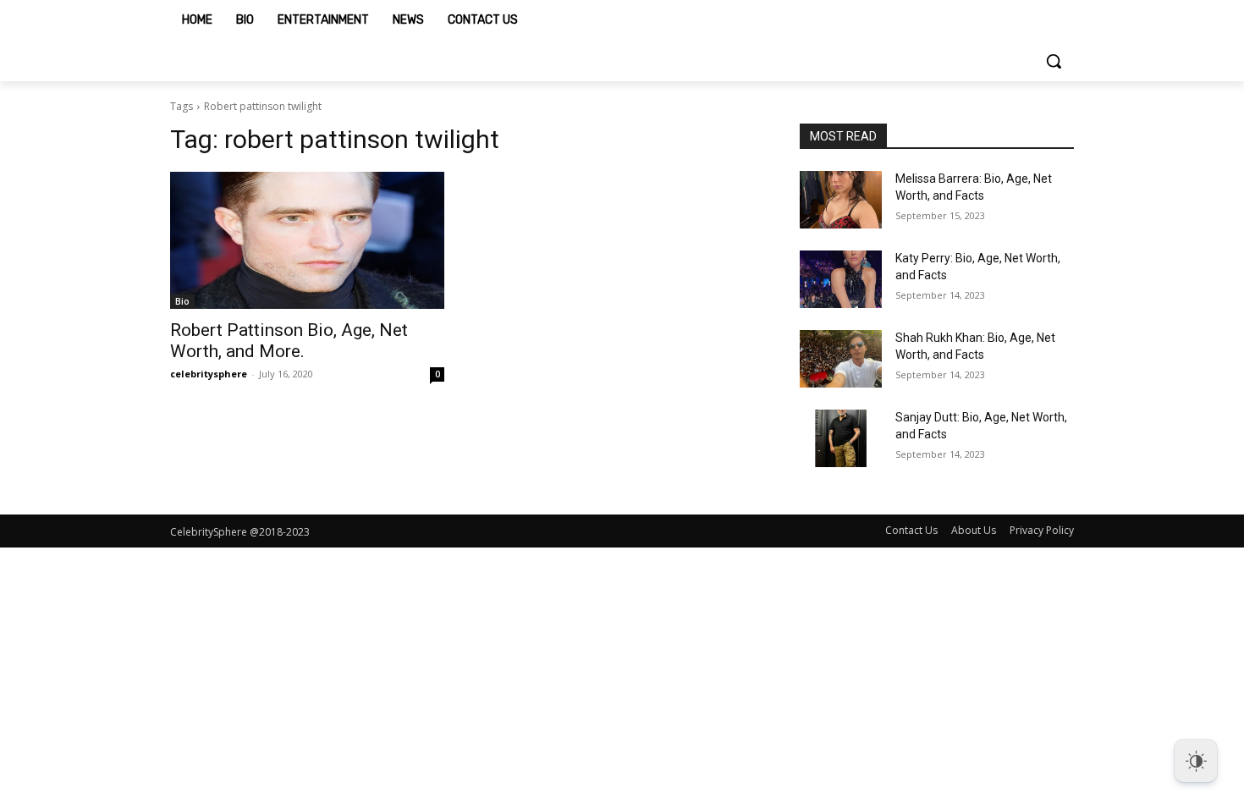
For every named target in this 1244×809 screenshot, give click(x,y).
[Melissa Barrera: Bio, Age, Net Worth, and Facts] (841, 199)
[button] (1053, 61)
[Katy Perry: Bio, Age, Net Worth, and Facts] (841, 279)
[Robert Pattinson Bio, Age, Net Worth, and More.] (307, 240)
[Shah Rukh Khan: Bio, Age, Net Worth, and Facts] (841, 359)
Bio (182, 301)
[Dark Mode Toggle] (1196, 761)
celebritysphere (208, 373)
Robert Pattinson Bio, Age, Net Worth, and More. (289, 340)
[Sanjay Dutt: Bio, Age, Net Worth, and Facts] (841, 438)
